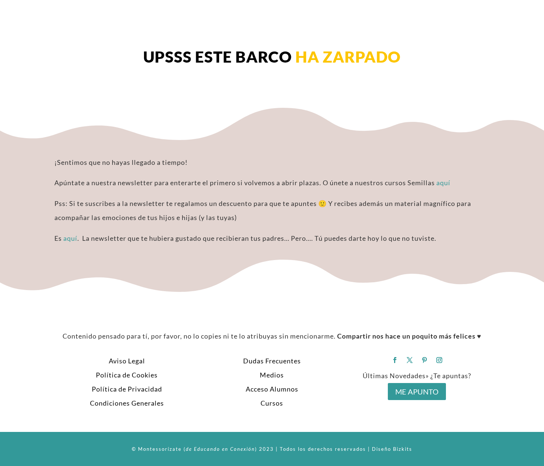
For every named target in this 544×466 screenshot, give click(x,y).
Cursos (272, 403)
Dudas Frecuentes (272, 361)
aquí (443, 183)
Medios (272, 375)
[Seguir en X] (410, 360)
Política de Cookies (127, 375)
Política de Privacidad (127, 389)
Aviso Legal (127, 361)
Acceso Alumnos (272, 389)
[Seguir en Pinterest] (424, 360)
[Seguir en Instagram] (439, 360)
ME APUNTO (417, 391)
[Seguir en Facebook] (395, 360)
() (220, 449)
